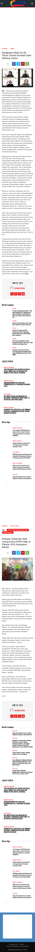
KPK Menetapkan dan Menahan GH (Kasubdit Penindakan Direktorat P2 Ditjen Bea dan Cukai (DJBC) (17, 398)
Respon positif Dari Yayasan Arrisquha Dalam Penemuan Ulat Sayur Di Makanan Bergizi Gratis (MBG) (22, 352)
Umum (12, 48)
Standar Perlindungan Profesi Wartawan (17, 946)
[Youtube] (23, 293)
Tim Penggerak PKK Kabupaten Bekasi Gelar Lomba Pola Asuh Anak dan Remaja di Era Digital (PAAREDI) (17, 371)
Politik (15, 474)
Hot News (7, 394)
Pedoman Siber (13, 944)
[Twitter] (18, 64)
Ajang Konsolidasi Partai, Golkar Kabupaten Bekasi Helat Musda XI (22, 477)
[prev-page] (3, 483)
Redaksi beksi (20, 288)
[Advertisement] (17, 26)
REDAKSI (22, 944)
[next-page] (6, 483)
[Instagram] (15, 293)
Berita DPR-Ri (8, 380)
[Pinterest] (23, 64)
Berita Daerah (9, 367)
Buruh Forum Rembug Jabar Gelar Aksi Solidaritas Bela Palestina (22, 324)
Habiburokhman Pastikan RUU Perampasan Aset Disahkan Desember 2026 (17, 384)
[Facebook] (14, 64)
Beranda (4, 48)
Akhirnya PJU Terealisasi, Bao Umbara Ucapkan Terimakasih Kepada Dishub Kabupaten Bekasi (17, 411)
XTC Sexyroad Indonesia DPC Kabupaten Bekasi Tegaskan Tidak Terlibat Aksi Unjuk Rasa (22, 342)
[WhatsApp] (27, 64)
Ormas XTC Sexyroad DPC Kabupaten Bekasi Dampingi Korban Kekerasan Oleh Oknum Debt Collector (21, 332)
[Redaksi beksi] (12, 288)
